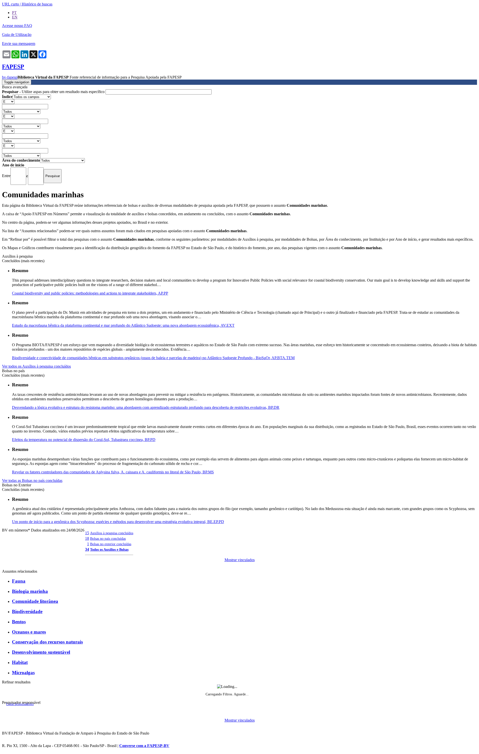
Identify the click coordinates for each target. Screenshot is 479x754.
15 (87, 533)
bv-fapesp (9, 77)
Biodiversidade (27, 611)
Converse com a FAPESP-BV (144, 746)
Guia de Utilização (16, 34)
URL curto (10, 4)
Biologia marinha (30, 591)
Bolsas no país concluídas (108, 538)
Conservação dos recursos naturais (47, 642)
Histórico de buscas (37, 4)
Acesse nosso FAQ (17, 25)
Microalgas (23, 672)
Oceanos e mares (29, 632)
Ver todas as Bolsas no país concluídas (32, 480)
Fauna (18, 581)
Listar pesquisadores (20, 704)
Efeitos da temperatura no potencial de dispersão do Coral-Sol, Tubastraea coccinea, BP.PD (83, 439)
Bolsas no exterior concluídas (110, 544)
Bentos (19, 621)
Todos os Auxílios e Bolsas (109, 549)
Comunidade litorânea (35, 601)
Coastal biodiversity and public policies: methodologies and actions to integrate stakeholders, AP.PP (90, 293)
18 (87, 538)
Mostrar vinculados (240, 560)
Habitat (20, 662)
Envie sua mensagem (18, 43)
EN (14, 17)
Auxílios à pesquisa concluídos (111, 533)
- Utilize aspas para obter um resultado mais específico (54, 92)
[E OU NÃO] (8, 101)
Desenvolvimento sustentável (41, 652)
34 (87, 549)
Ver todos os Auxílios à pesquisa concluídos (36, 366)
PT (14, 12)
